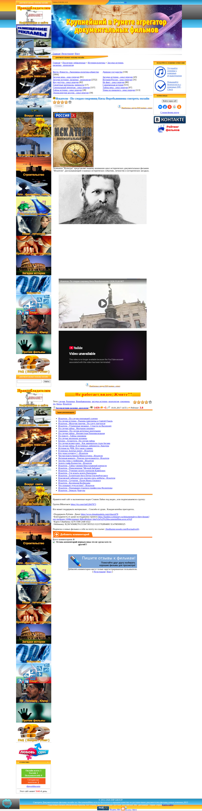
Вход (77, 53)
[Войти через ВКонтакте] (160, 107)
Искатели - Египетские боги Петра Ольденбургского (83, 475)
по (54, 404)
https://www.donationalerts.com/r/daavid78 (99, 514)
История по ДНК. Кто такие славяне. (75, 448)
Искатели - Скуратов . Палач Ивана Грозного (79, 480)
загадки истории (99, 401)
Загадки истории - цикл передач (118, 77)
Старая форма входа (169, 112)
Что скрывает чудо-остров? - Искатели (76, 485)
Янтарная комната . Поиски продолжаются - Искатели (83, 458)
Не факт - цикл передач (113, 82)
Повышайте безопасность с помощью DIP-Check (174, 86)
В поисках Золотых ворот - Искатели (75, 451)
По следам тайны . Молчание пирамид (76, 428)
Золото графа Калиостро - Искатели (75, 463)
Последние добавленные (74, 63)
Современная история (113, 85)
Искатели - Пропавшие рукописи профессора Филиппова (85, 488)
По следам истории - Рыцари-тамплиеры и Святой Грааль (85, 421)
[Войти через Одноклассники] (179, 107)
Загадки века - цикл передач (66, 77)
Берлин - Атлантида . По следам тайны (76, 441)
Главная (56, 53)
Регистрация (68, 53)
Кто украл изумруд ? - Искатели (73, 453)
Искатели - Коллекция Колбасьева (74, 483)
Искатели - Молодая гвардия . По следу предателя (81, 423)
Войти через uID (169, 101)
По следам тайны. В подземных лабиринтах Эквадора (83, 446)
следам (62, 401)
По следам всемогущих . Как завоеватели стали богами (84, 443)
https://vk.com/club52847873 (83, 504)
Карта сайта (167, 805)
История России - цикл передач (117, 80)
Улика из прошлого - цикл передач (119, 90)
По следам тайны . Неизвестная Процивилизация (81, 433)
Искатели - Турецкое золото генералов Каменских (81, 470)
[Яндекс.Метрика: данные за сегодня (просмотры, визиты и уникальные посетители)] (131, 808)
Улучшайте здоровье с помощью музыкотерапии (174, 72)
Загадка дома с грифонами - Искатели (76, 460)
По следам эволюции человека (72, 438)
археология (113, 401)
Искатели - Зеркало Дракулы (71, 490)
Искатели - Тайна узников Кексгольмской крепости (82, 465)
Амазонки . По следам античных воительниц (79, 431)
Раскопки (70, 401)
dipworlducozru (33, 786)
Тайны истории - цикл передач (67, 90)
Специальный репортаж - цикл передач (71, 87)
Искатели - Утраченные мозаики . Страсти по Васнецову (85, 426)
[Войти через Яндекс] (170, 107)
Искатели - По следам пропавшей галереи (78, 418)
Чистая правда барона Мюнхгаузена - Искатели (80, 456)
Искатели (67, 404)
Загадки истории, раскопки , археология (72, 80)
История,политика (96, 63)
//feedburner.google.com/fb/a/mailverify (122, 529)
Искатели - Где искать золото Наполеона (77, 473)
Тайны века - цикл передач (115, 87)
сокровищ (124, 401)
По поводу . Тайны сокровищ (72, 436)
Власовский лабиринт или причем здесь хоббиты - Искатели (86, 478)
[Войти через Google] (174, 107)
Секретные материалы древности (68, 85)
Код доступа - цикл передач (66, 82)
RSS (125, 2)
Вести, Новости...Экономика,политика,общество (76, 72)
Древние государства (112, 72)
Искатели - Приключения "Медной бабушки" (79, 468)
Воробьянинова (83, 401)
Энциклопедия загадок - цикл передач (71, 93)
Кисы (59, 404)
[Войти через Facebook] (165, 107)
